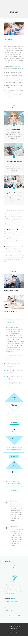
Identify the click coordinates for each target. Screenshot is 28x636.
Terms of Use (9, 632)
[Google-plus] (18, 615)
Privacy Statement (17, 632)
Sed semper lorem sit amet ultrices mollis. (15, 371)
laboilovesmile (14, 628)
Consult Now (11, 281)
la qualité (14, 567)
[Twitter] (14, 615)
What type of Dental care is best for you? (15, 321)
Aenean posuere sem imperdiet (13, 365)
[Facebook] (9, 615)
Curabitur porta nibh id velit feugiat (14, 384)
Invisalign (16, 14)
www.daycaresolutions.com (16, 68)
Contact (14, 569)
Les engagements (14, 565)
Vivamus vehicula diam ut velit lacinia (14, 378)
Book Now (14, 423)
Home (11, 14)
